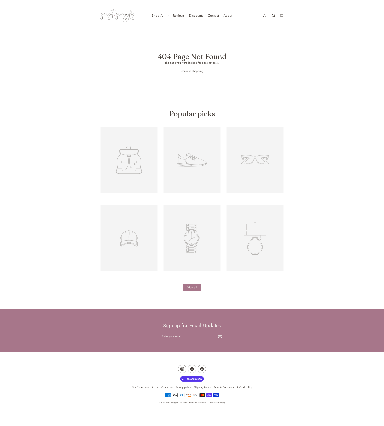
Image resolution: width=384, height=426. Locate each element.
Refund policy (244, 387)
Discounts (196, 15)
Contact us (167, 387)
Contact (213, 15)
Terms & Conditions (224, 387)
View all (192, 287)
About (228, 15)
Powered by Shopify (217, 402)
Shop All (158, 15)
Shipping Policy (202, 387)
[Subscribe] (219, 336)
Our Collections (140, 387)
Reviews (178, 15)
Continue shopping (192, 71)
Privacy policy (183, 387)
